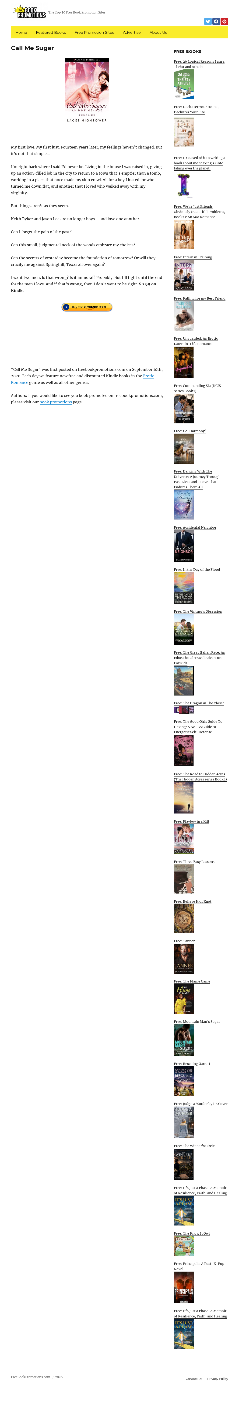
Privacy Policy (217, 1379)
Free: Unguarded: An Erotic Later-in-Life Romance (196, 341)
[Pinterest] (224, 21)
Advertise (132, 32)
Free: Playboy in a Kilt (191, 821)
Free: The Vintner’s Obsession (198, 611)
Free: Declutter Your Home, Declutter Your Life (196, 109)
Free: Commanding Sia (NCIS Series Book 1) (197, 388)
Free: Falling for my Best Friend (199, 298)
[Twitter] (208, 21)
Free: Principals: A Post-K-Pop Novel (199, 1266)
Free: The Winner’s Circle (194, 1146)
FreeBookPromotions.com (30, 1377)
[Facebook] (216, 21)
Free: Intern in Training (193, 257)
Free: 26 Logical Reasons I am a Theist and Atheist (199, 64)
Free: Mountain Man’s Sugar (197, 1022)
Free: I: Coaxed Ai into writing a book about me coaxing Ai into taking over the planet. (199, 163)
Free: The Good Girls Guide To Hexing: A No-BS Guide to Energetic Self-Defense (198, 726)
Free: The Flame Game (192, 981)
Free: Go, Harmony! (190, 431)
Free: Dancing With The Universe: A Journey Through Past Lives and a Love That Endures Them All (197, 479)
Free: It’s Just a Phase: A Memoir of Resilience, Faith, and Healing (200, 1190)
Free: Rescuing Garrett (192, 1064)
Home (21, 32)
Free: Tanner (184, 941)
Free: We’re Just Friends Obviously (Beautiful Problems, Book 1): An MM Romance (199, 211)
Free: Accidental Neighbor (195, 527)
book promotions (56, 402)
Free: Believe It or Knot (192, 901)
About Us (158, 32)
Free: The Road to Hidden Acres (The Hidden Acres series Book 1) (200, 777)
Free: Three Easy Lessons (194, 862)
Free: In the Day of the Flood (197, 569)
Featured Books (51, 32)
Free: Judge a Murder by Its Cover (201, 1104)
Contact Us (194, 1379)
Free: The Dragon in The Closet (199, 703)
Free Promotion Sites (94, 32)
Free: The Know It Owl (192, 1233)
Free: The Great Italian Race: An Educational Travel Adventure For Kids (199, 657)
